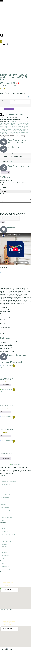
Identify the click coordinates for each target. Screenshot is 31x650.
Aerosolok (3, 504)
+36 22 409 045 (7, 584)
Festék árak (2, 129)
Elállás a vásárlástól (5, 569)
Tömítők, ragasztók (5, 484)
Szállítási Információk (6, 541)
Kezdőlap (2, 135)
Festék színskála (13, 130)
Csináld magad (4, 487)
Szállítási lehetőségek (13, 115)
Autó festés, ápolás (5, 500)
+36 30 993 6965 (7, 624)
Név (1, 201)
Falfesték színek (22, 124)
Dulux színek (3, 124)
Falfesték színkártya (8, 126)
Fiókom (3, 563)
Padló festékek (8, 133)
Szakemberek (4, 524)
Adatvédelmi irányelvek (6, 538)
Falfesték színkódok (18, 126)
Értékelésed (3, 193)
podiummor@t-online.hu (8, 582)
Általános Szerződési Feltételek (8, 534)
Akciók (2, 549)
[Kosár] (2, 39)
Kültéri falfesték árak (4, 132)
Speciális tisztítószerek (6, 514)
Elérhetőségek (4, 531)
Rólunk (3, 528)
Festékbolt (19, 130)
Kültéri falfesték (25, 130)
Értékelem (2, 90)
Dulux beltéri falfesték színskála (14, 123)
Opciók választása (5, 384)
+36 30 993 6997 (7, 585)
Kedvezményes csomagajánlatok (8, 481)
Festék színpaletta (4, 130)
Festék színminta (25, 129)
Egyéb (2, 520)
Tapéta (3, 491)
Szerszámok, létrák (5, 494)
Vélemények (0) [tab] (5, 172)
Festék (25, 127)
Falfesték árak (14, 124)
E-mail (2, 206)
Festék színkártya (17, 129)
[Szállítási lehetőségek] (2, 115)
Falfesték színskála (19, 127)
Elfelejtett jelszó (5, 566)
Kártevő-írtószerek (5, 510)
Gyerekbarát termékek (6, 517)
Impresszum (4, 544)
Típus (3, 100)
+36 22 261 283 (7, 622)
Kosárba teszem (9, 109)
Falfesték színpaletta (9, 127)
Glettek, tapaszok (5, 497)
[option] (20, 101)
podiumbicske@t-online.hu (9, 621)
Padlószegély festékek (17, 133)
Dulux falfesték (25, 123)
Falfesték (8, 124)
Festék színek (9, 129)
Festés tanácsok (5, 555)
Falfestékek (12, 135)
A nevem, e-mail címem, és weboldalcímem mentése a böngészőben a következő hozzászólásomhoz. (12, 214)
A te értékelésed (4, 189)
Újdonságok (4, 552)
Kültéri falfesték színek (15, 132)
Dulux (12, 159)
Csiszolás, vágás (5, 507)
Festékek (15, 121)
